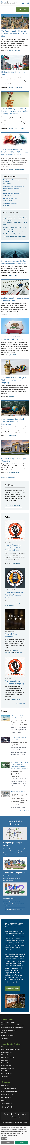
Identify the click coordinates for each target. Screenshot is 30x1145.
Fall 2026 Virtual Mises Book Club (18, 739)
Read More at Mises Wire (8, 477)
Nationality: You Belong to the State (13, 73)
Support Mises (22, 9)
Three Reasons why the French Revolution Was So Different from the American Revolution (14, 152)
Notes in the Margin (10, 212)
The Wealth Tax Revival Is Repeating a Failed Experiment (13, 338)
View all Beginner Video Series (15, 909)
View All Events (24, 811)
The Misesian (4, 1038)
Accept (22, 1142)
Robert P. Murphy (16, 603)
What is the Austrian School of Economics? (12, 1025)
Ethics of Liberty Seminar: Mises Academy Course (19, 717)
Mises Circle (15, 776)
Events (4, 711)
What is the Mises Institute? (8, 1047)
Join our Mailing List (6, 1103)
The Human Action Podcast (11, 590)
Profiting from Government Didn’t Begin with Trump (15, 299)
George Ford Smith (14, 472)
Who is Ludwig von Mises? (8, 1022)
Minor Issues (8, 542)
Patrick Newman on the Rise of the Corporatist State (14, 595)
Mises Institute (7, 195)
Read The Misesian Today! (13, 505)
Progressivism (9, 898)
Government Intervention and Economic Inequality (15, 682)
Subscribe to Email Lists (7, 1068)
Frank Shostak (12, 435)
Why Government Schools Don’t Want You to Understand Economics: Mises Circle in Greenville (19, 765)
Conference (15, 801)
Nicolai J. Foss (6, 190)
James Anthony (7, 183)
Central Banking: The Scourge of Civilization (14, 460)
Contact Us (4, 1076)
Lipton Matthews (20, 50)
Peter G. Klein (6, 205)
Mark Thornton (16, 563)
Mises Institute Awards (7, 1057)
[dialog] (15, 1135)
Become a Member (12, 988)
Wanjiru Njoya (12, 396)
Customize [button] (4, 1138)
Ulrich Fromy (18, 87)
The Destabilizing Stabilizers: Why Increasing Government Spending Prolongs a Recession (14, 111)
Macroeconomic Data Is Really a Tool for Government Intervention (13, 422)
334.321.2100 (8, 1094)
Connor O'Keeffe (13, 314)
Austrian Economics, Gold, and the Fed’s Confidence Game (13, 548)
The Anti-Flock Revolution (11, 635)
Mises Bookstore (5, 1060)
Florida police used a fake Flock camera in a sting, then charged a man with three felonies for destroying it (15, 218)
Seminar (24, 724)
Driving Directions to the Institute (10, 1049)
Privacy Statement (6, 1073)
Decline (8, 1142)
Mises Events (4, 1055)
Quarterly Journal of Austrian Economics (12, 1027)
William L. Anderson (20, 128)
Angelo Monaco (13, 275)
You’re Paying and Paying (10, 198)
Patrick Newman (9, 605)
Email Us (3, 1100)
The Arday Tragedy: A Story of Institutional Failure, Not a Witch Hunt (14, 34)
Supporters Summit (23, 801)
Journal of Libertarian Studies (9, 1030)
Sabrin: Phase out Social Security (12, 193)
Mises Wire (11, 50)
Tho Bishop (15, 650)
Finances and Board (6, 1065)
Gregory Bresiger (7, 200)
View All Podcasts (20, 703)
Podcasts (8, 517)
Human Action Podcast (7, 1035)
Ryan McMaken (19, 169)
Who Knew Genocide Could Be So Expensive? (15, 236)
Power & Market (9, 176)
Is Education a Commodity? (10, 203)
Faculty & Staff (5, 1063)
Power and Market (9, 631)
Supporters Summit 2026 (19, 791)
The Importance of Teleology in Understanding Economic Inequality (13, 380)
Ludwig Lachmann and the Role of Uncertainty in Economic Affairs (14, 262)
